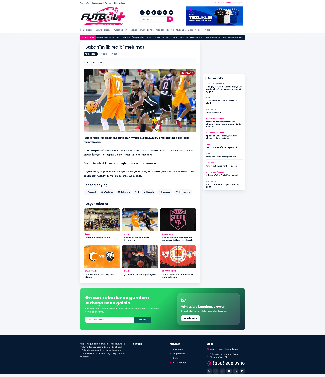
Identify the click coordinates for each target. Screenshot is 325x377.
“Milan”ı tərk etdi (105, 37)
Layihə (150, 30)
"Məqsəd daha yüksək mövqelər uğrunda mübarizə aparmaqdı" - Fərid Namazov (149, 37)
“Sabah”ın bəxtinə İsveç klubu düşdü (100, 275)
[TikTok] (153, 12)
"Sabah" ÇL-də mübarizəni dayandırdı (137, 239)
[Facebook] (148, 12)
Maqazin (192, 30)
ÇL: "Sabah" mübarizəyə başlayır (140, 274)
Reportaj (170, 30)
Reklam (108, 3)
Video (207, 30)
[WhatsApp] (165, 12)
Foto (200, 30)
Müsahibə (181, 30)
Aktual (134, 30)
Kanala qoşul (191, 318)
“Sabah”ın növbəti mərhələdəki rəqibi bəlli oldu (177, 275)
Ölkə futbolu (86, 30)
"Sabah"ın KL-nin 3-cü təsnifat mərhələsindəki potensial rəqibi (177, 239)
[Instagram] (142, 12)
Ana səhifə (84, 3)
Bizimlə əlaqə (119, 3)
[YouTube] (159, 12)
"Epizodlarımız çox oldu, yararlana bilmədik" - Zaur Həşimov (213, 37)
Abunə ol (143, 319)
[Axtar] (170, 19)
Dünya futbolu (103, 30)
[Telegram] (171, 12)
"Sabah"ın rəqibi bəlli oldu (98, 237)
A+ (94, 62)
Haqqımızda (97, 3)
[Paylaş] (101, 62)
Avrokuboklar (120, 30)
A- (88, 62)
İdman (142, 30)
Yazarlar (160, 30)
